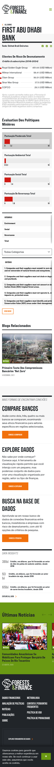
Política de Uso (34, 712)
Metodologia (33, 697)
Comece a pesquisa (15, 538)
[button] (43, 46)
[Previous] (44, 616)
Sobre (5, 720)
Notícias (6, 709)
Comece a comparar (15, 434)
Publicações (8, 714)
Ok (46, 756)
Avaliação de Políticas (13, 703)
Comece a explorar (15, 486)
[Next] (50, 614)
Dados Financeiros (11, 697)
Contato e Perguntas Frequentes (37, 705)
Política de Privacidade (38, 718)
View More (7, 311)
